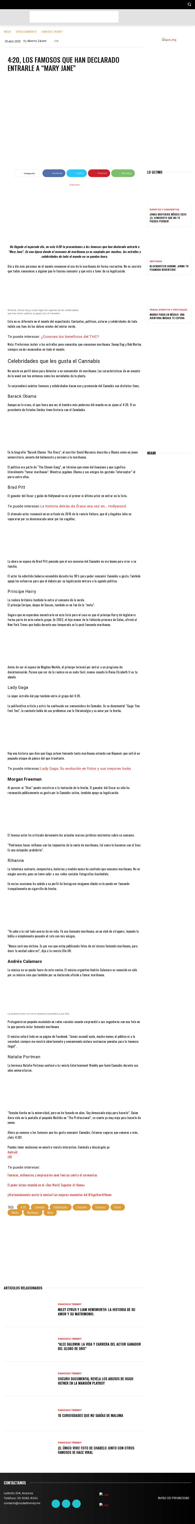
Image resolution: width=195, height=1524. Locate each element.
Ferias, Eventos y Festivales (168, 310)
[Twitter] (66, 1504)
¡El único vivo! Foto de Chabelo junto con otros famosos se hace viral (96, 1450)
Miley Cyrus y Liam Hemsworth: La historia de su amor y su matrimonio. (96, 1311)
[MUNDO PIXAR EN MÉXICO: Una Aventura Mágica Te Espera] (169, 292)
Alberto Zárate (36, 41)
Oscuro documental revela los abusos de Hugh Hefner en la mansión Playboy (95, 1381)
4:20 (23, 1207)
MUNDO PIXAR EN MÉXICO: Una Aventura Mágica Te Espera (167, 316)
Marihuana (33, 1212)
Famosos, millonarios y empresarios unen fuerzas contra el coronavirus (52, 1175)
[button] (189, 4)
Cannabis (40, 1207)
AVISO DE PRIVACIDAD (173, 1498)
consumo (82, 1207)
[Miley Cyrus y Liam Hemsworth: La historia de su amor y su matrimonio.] (29, 1309)
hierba (14, 1212)
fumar (117, 1207)
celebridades (61, 1207)
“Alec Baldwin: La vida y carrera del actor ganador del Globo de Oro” (99, 1346)
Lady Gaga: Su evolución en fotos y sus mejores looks (85, 768)
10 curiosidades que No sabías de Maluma (90, 1415)
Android (13, 1152)
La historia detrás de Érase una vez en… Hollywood (83, 506)
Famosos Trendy (52, 31)
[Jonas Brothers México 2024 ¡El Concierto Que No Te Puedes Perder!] (169, 192)
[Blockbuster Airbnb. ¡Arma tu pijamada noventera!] (169, 243)
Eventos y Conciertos (164, 210)
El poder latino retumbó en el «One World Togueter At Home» (46, 1185)
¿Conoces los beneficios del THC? (70, 336)
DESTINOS (156, 261)
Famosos (100, 1207)
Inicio (7, 31)
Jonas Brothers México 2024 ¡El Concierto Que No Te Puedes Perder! (168, 217)
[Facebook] (56, 1504)
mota (50, 1212)
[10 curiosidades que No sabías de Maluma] (29, 1413)
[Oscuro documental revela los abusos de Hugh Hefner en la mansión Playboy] (29, 1379)
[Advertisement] (74, 17)
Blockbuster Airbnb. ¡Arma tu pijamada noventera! (169, 267)
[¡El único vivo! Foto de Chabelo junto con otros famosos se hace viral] (29, 1448)
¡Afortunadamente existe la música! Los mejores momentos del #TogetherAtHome (60, 1194)
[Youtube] (76, 1504)
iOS (10, 1157)
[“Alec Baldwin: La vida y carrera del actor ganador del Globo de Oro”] (29, 1344)
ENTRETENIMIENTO (26, 31)
